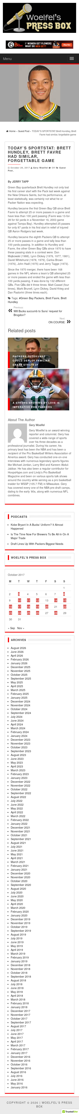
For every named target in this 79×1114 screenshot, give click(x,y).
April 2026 (17, 655)
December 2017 (20, 1011)
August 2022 (18, 797)
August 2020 (18, 888)
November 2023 (20, 743)
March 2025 (18, 690)
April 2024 (17, 724)
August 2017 (18, 1026)
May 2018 (17, 992)
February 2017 (20, 1049)
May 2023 (17, 762)
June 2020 (17, 896)
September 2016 (21, 1068)
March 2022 (18, 816)
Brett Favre (52, 298)
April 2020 (17, 904)
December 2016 (20, 1057)
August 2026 (18, 648)
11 (28, 600)
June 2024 (17, 720)
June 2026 (17, 652)
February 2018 (20, 1003)
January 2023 (19, 778)
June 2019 (17, 942)
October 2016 (19, 1064)
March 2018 (18, 999)
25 (28, 613)
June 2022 (17, 804)
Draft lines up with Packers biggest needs (37, 544)
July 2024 (16, 717)
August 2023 (18, 755)
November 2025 (20, 671)
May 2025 (17, 682)
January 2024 (19, 736)
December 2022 (20, 781)
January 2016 (19, 1087)
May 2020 (17, 900)
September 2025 (21, 678)
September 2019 (21, 931)
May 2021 (17, 854)
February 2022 (20, 820)
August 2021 (18, 843)
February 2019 (20, 957)
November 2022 (20, 785)
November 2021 (20, 831)
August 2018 (18, 980)
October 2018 (19, 973)
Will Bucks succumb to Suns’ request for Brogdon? (38, 311)
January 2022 (19, 824)
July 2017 (16, 1030)
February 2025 (20, 694)
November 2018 (20, 969)
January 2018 (19, 1007)
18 (28, 606)
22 (64, 606)
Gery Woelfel (40, 167)
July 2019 (16, 938)
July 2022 (16, 801)
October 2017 (19, 1018)
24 (19, 613)
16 (10, 606)
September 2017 (21, 1022)
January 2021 (19, 869)
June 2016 (17, 1080)
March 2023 (18, 770)
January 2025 (19, 697)
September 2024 (21, 713)
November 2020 (20, 877)
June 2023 (17, 759)
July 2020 (16, 892)
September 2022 (21, 793)
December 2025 (20, 667)
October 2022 (19, 789)
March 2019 (18, 953)
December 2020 (20, 873)
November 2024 (20, 705)
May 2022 (17, 808)
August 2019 (18, 934)
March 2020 (18, 908)
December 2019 (20, 919)
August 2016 (18, 1072)
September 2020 (21, 885)
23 (10, 613)
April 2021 (17, 858)
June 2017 (17, 1034)
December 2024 (20, 701)
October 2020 (19, 881)
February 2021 (20, 866)
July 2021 (16, 846)
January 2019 (19, 961)
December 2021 (20, 827)
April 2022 (17, 812)
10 (19, 600)
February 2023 (20, 774)
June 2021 (17, 850)
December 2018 (20, 965)
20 (46, 606)
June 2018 (17, 988)
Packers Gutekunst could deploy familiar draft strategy (31, 360)
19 (37, 606)
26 (37, 613)
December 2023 (20, 739)
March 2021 (18, 862)
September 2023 (21, 751)
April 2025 (17, 686)
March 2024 (18, 728)
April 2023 (17, 766)
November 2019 (20, 923)
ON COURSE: (57, 320)
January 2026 (19, 663)
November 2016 (20, 1060)
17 (19, 606)
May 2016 (17, 1083)
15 (64, 600)
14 (55, 600)
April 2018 (17, 995)
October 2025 (19, 675)
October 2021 (19, 835)
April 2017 (17, 1041)
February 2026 (20, 659)
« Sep (11, 628)
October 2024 (19, 709)
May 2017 (17, 1037)
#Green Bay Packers (31, 298)
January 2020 (19, 915)
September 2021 (21, 839)
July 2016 (16, 1076)
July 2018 (16, 984)
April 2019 (17, 950)
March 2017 (18, 1045)
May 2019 (17, 946)
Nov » (20, 628)
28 (55, 613)
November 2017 (20, 1015)
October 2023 (19, 747)
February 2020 (20, 911)
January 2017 (19, 1053)
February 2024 (20, 732)
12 (37, 600)
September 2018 (21, 976)
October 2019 (19, 927)
